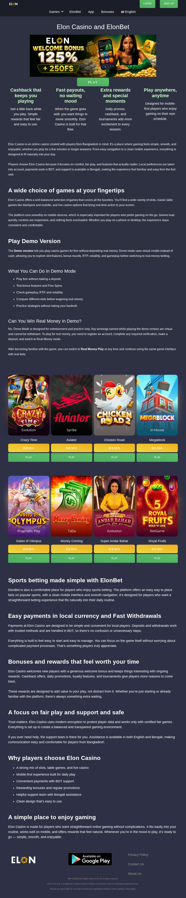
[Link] (13, 3)
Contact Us (136, 864)
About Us (134, 873)
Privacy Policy (138, 855)
